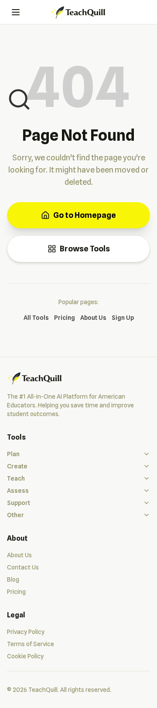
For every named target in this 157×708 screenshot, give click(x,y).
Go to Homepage (84, 215)
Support (18, 502)
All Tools (36, 317)
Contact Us (23, 567)
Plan (13, 454)
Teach (16, 478)
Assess (18, 490)
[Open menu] (15, 12)
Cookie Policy (25, 656)
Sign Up (123, 317)
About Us (93, 317)
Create (17, 466)
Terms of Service (30, 643)
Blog (13, 579)
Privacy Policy (25, 631)
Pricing (64, 317)
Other (15, 515)
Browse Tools (85, 248)
